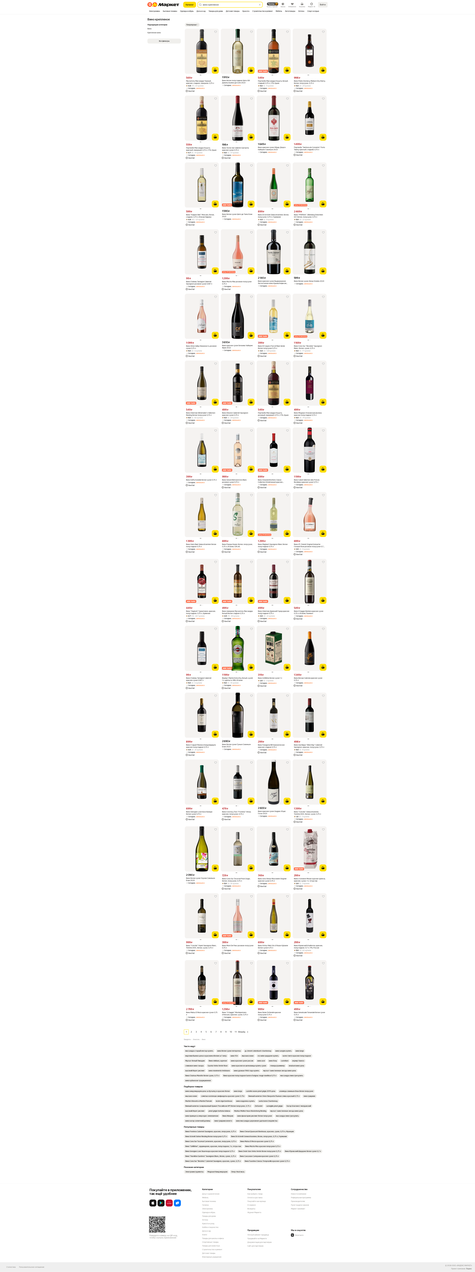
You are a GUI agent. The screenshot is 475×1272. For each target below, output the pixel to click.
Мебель (205, 1198)
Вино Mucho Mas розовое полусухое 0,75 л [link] (237, 283)
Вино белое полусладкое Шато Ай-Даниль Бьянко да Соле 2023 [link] (236, 81)
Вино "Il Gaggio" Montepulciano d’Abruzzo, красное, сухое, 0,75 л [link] (235, 1013)
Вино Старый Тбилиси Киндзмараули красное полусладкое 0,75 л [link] (201, 746)
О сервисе (251, 1205)
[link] (199, 1051)
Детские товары (208, 1253)
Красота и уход (208, 1224)
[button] (192, 25)
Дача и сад (206, 1231)
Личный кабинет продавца (258, 1235)
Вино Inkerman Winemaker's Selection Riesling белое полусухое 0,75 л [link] (200, 414)
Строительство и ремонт (212, 1249)
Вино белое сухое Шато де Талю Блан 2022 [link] (237, 215)
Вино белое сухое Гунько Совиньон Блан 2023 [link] (236, 745)
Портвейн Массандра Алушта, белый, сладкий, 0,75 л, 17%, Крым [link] (273, 82)
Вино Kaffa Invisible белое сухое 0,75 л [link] (201, 480)
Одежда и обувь (208, 1212)
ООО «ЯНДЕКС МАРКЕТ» (462, 1265)
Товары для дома (209, 1216)
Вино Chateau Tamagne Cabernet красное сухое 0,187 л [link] (198, 679)
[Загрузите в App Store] (152, 1206)
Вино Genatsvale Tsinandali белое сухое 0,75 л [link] (309, 1013)
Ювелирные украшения (211, 1257)
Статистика (11, 1267)
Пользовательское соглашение (31, 1267)
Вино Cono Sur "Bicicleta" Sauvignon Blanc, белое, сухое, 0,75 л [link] (308, 347)
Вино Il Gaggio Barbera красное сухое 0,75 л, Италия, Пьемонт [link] (308, 612)
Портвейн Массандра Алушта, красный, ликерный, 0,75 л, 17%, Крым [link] (201, 149)
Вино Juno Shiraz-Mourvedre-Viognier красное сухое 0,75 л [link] (272, 880)
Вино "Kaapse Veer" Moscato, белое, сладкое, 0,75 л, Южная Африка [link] (200, 216)
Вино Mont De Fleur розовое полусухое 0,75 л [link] (237, 947)
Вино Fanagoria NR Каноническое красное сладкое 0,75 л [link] (271, 746)
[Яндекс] (469, 1269)
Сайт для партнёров (255, 1246)
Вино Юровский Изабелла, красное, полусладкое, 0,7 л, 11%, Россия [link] (308, 947)
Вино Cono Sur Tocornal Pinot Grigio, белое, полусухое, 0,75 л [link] (236, 880)
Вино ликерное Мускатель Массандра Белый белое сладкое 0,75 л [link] (237, 612)
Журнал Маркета (254, 1212)
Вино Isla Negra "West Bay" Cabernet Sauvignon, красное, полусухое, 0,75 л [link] (309, 746)
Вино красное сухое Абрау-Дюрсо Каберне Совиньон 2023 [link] (272, 148)
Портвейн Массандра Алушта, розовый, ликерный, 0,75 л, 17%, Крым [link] (273, 414)
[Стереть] (260, 4)
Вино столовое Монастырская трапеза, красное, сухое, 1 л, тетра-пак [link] (309, 880)
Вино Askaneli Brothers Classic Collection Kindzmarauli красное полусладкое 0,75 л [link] (270, 481)
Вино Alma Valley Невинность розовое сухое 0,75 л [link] (201, 347)
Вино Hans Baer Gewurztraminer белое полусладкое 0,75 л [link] (201, 545)
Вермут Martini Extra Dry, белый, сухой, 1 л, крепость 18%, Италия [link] (237, 679)
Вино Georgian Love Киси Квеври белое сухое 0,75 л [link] (199, 813)
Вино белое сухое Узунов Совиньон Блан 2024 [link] (200, 879)
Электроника (207, 1209)
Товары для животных (211, 1246)
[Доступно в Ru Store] (177, 1206)
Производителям (298, 1201)
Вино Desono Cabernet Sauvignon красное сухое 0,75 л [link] (235, 414)
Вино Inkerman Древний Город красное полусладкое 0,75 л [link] (273, 612)
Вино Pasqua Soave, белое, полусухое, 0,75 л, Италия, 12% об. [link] (237, 545)
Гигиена (205, 1205)
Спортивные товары (210, 1242)
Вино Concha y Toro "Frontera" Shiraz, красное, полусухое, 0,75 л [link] (236, 813)
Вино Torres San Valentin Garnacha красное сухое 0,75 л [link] (235, 149)
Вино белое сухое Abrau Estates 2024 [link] (309, 281)
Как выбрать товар (254, 1194)
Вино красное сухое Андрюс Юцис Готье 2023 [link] (272, 812)
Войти (323, 4)
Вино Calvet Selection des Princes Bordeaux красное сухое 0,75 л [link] (307, 481)
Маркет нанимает (298, 1209)
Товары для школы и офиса (213, 1238)
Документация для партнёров (259, 1242)
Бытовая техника (209, 1201)
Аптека (205, 1220)
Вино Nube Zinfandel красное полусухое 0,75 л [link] (269, 1013)
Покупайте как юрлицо (256, 1201)
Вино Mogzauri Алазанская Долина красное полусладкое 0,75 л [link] (308, 414)
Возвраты (251, 1209)
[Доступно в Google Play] (161, 1206)
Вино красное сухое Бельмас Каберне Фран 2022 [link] (237, 347)
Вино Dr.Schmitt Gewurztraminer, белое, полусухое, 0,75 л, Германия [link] (273, 216)
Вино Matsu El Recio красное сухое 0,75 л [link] (201, 1013)
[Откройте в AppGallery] (169, 1206)
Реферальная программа (301, 1198)
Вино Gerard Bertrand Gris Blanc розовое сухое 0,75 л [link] (234, 481)
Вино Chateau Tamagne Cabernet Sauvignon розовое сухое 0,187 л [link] (199, 283)
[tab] (154, 11)
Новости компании (298, 1194)
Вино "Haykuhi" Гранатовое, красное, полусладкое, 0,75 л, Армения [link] (201, 612)
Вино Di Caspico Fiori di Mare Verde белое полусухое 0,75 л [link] (271, 347)
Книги (204, 1235)
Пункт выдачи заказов (300, 1205)
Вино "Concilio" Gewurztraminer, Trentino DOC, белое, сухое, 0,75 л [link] (307, 813)
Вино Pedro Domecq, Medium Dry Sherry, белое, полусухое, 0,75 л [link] (309, 82)
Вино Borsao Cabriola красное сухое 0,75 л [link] (308, 679)
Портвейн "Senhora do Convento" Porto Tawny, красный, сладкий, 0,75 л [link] (309, 148)
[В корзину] (215, 70)
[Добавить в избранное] (215, 32)
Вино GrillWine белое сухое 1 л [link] (270, 678)
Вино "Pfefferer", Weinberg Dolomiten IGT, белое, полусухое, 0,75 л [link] (308, 216)
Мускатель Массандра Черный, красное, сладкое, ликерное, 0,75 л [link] (200, 82)
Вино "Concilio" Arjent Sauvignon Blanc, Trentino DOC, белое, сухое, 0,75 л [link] (201, 947)
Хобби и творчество (210, 1227)
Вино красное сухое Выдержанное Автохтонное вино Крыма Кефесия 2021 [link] (272, 282)
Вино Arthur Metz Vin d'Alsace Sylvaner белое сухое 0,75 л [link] (273, 947)
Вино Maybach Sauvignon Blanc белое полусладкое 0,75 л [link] (273, 545)
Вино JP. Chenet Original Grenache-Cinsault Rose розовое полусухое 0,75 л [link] (309, 545)
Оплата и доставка (254, 1198)
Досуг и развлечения (210, 1194)
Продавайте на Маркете (257, 1238)
